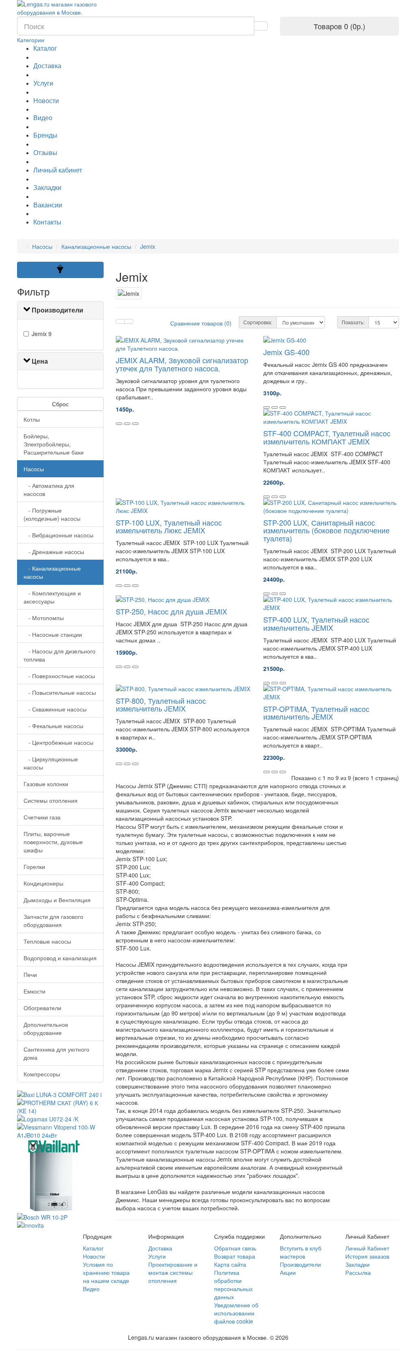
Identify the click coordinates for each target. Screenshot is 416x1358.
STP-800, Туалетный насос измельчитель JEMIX (161, 704)
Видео (42, 117)
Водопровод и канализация (60, 958)
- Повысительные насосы (60, 692)
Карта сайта (230, 1264)
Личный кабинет (57, 170)
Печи (30, 974)
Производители (300, 1264)
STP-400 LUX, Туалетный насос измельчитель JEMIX (316, 623)
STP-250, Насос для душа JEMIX (171, 611)
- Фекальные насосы (53, 726)
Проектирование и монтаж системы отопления (172, 1272)
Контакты (47, 221)
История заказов (367, 1256)
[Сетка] (128, 321)
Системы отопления (51, 800)
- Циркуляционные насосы (51, 763)
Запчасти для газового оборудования (53, 920)
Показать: (353, 322)
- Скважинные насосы (55, 709)
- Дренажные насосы (54, 552)
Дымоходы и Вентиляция (57, 900)
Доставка (47, 65)
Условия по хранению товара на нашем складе (106, 1272)
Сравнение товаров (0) (201, 323)
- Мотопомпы (44, 618)
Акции (288, 1272)
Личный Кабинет (367, 1248)
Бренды (45, 135)
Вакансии (47, 204)
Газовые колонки (46, 784)
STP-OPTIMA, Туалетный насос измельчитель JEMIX (316, 712)
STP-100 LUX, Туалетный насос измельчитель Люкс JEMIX (169, 526)
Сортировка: (257, 322)
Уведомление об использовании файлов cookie (236, 1313)
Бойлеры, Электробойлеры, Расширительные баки (54, 444)
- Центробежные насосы (58, 742)
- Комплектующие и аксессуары (52, 597)
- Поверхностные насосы (59, 676)
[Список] (120, 321)
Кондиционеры (43, 883)
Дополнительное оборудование (46, 1028)
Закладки (47, 187)
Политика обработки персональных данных (233, 1284)
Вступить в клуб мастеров (300, 1252)
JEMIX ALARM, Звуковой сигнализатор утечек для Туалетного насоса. (182, 364)
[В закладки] (127, 423)
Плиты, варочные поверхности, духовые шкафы (53, 842)
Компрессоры (42, 1074)
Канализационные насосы (96, 246)
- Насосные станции (53, 634)
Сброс (60, 404)
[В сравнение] (135, 423)
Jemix (147, 246)
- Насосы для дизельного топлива (59, 655)
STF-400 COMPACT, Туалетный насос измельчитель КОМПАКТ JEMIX (326, 437)
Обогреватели (42, 1008)
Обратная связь (235, 1248)
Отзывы (45, 152)
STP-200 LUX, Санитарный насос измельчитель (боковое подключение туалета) (326, 530)
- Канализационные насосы (52, 572)
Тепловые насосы (47, 941)
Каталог (45, 48)
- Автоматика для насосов (49, 489)
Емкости (35, 991)
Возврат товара (234, 1256)
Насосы (42, 246)
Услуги (43, 83)
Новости (46, 100)
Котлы (32, 419)
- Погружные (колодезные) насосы (52, 514)
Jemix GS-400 (286, 352)
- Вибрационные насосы (58, 535)
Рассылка (358, 1272)
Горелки (34, 866)
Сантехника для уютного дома (56, 1053)
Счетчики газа (42, 817)
